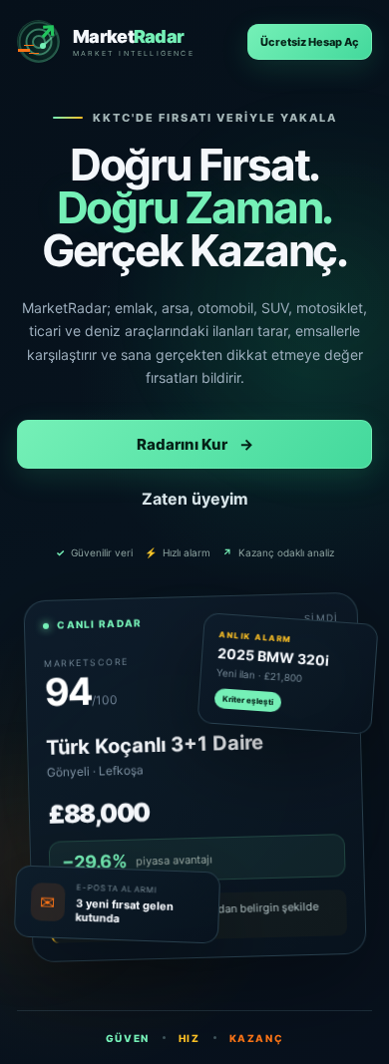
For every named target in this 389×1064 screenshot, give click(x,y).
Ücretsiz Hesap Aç (309, 42)
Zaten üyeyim (195, 499)
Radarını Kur (195, 444)
